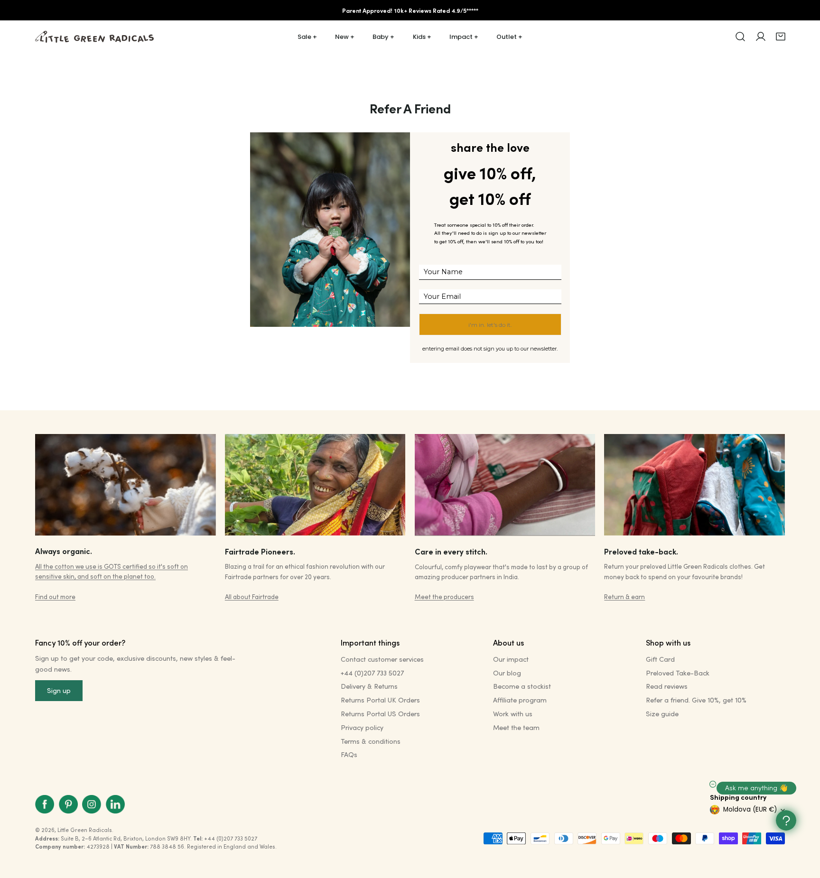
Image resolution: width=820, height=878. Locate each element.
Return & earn (624, 596)
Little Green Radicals (84, 829)
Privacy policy (362, 727)
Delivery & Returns (369, 686)
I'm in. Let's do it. (490, 324)
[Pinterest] (68, 804)
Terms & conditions (371, 741)
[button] (781, 36)
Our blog (507, 672)
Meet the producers (444, 596)
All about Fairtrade (252, 596)
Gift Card (660, 659)
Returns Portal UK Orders (380, 699)
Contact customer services (382, 659)
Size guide (662, 713)
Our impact (511, 659)
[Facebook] (44, 804)
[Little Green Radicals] (94, 37)
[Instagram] (91, 804)
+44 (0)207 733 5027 (372, 672)
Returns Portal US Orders (380, 713)
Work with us (512, 713)
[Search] (740, 36)
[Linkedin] (115, 804)
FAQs (349, 754)
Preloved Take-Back (677, 672)
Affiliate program (520, 699)
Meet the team (516, 727)
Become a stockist (522, 686)
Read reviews (667, 686)
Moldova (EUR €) (750, 809)
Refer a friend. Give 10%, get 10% (696, 699)
